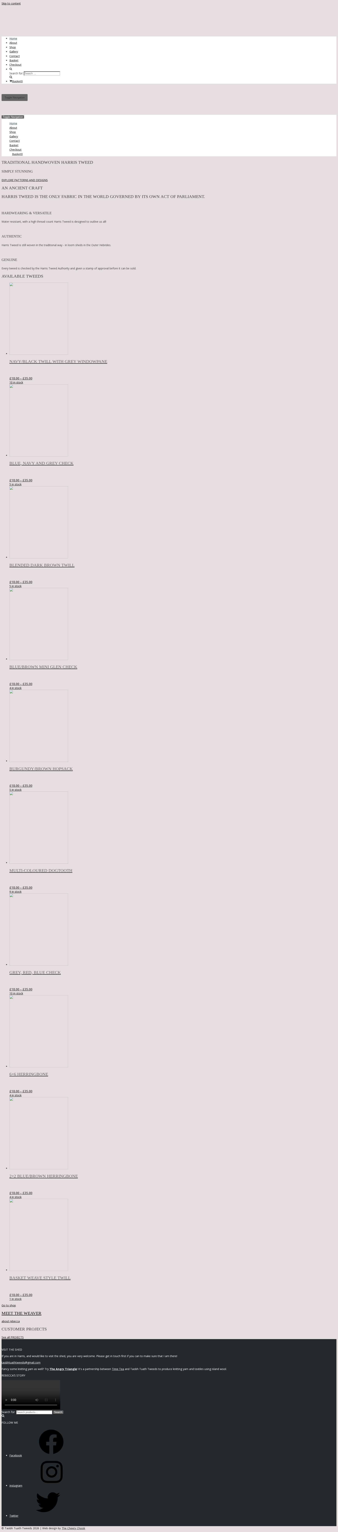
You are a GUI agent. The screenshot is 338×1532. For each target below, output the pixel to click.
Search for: (8, 1412)
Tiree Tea (118, 1369)
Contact (14, 56)
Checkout (15, 65)
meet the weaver (21, 1313)
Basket (13, 60)
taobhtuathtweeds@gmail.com (21, 1362)
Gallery (13, 51)
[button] (25, 180)
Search (58, 1412)
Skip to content (11, 3)
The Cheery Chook (73, 1528)
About (13, 43)
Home (13, 38)
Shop (12, 47)
